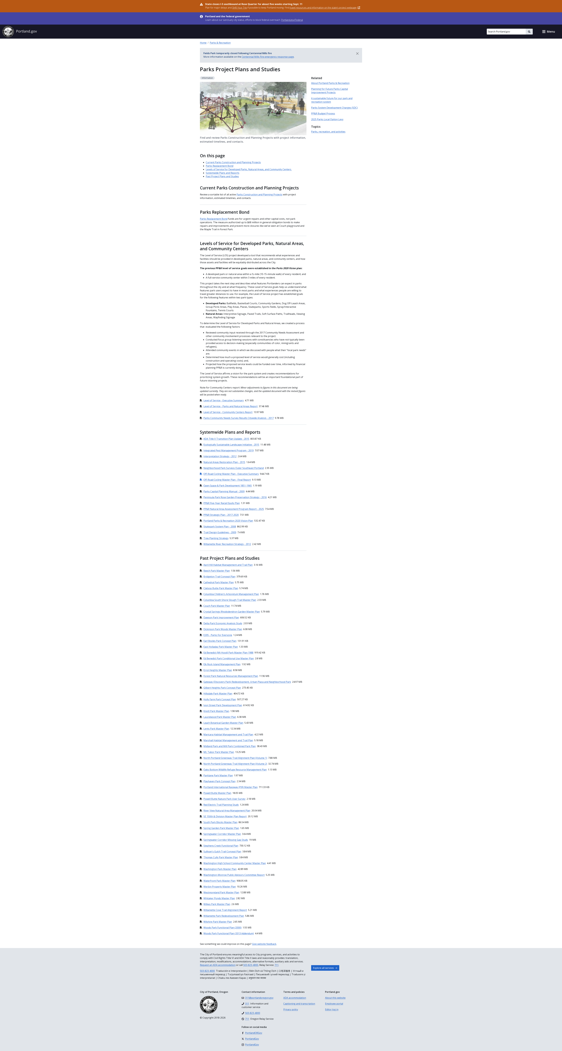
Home (203, 42)
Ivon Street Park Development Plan (222, 705)
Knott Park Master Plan (216, 711)
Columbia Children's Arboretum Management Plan (231, 594)
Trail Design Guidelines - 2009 (219, 532)
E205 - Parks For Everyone (217, 635)
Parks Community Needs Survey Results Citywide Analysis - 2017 (238, 418)
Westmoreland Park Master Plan (221, 892)
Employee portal (334, 1003)
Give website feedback (264, 944)
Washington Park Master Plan (220, 869)
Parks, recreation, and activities (328, 131)
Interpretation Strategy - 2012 (220, 456)
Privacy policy (290, 1009)
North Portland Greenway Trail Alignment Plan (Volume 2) (235, 763)
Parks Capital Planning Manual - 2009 (224, 491)
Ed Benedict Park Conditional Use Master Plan (228, 658)
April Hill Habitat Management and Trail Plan (228, 564)
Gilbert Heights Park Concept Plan (222, 687)
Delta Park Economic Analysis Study (222, 623)
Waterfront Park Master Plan (219, 880)
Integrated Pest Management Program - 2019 (228, 450)
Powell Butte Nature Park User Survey (224, 798)
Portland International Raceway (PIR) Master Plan (230, 787)
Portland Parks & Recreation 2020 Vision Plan (228, 520)
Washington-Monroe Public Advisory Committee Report (234, 875)
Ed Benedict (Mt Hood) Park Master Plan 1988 (228, 652)
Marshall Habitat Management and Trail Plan (228, 740)
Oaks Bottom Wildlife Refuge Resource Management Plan (235, 769)
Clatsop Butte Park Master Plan (220, 588)
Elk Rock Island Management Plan (221, 664)
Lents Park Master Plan (216, 728)
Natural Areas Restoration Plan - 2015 (224, 462)
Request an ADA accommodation (217, 965)
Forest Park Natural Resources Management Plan (230, 676)
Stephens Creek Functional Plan (220, 845)
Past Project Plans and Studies (222, 176)
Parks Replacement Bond (219, 165)
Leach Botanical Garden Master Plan (223, 722)
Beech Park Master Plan (216, 570)
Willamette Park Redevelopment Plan (223, 915)
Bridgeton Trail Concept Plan (219, 576)
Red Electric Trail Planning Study (221, 804)
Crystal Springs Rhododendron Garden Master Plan (231, 611)
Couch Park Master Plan (216, 605)
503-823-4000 (250, 965)
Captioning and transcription (299, 1003)
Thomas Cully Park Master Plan (220, 857)
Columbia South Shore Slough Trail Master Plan (229, 600)
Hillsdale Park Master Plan (217, 693)
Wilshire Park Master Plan (217, 921)
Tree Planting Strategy (215, 538)
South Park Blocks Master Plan (220, 822)
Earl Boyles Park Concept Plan (219, 641)
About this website (335, 997)
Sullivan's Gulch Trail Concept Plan (222, 851)
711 (277, 965)
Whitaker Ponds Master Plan (219, 898)
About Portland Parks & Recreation (330, 83)
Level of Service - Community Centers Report (227, 412)
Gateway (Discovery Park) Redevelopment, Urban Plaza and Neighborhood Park (247, 681)
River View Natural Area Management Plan (226, 810)
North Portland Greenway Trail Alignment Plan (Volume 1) (235, 758)
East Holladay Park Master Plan (220, 646)
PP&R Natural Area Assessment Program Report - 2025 (233, 509)
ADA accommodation (294, 997)
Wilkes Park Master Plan (216, 904)
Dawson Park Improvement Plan (221, 617)
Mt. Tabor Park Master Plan (218, 752)
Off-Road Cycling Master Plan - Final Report (225, 479)
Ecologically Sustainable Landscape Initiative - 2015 (231, 444)
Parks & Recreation (220, 42)
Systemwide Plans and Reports (222, 172)
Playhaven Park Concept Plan (219, 781)
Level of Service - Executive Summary (223, 400)
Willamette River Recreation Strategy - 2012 (227, 544)
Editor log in (331, 1009)
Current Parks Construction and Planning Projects (233, 162)
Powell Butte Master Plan (217, 793)
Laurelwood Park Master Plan (219, 717)
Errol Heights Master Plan (217, 670)
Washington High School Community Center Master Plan (234, 863)
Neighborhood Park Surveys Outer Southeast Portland (233, 468)
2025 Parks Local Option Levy (327, 119)
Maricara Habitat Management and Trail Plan (228, 734)
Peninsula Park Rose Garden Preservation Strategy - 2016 (235, 497)
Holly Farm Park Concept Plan (219, 699)
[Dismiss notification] (357, 53)
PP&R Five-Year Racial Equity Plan (221, 503)
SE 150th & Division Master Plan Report (225, 816)
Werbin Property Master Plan (219, 886)
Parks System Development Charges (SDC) (334, 107)
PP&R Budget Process (323, 113)
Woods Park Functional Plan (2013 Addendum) (228, 933)
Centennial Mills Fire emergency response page (268, 56)
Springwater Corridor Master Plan (222, 834)
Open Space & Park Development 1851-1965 (227, 485)
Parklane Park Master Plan (218, 775)
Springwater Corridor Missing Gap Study (225, 839)
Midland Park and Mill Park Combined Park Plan (229, 746)
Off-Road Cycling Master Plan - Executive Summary (229, 473)
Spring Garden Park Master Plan (221, 828)
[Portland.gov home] (19, 31)
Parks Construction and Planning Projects (259, 194)
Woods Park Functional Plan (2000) (222, 927)
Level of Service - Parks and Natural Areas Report (230, 406)
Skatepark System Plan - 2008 (219, 526)
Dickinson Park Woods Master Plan (222, 629)
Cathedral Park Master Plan (218, 582)
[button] (548, 31)
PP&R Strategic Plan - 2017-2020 (221, 514)
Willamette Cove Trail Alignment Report (225, 910)
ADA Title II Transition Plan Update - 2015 (226, 438)
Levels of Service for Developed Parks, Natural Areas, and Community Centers (249, 169)
